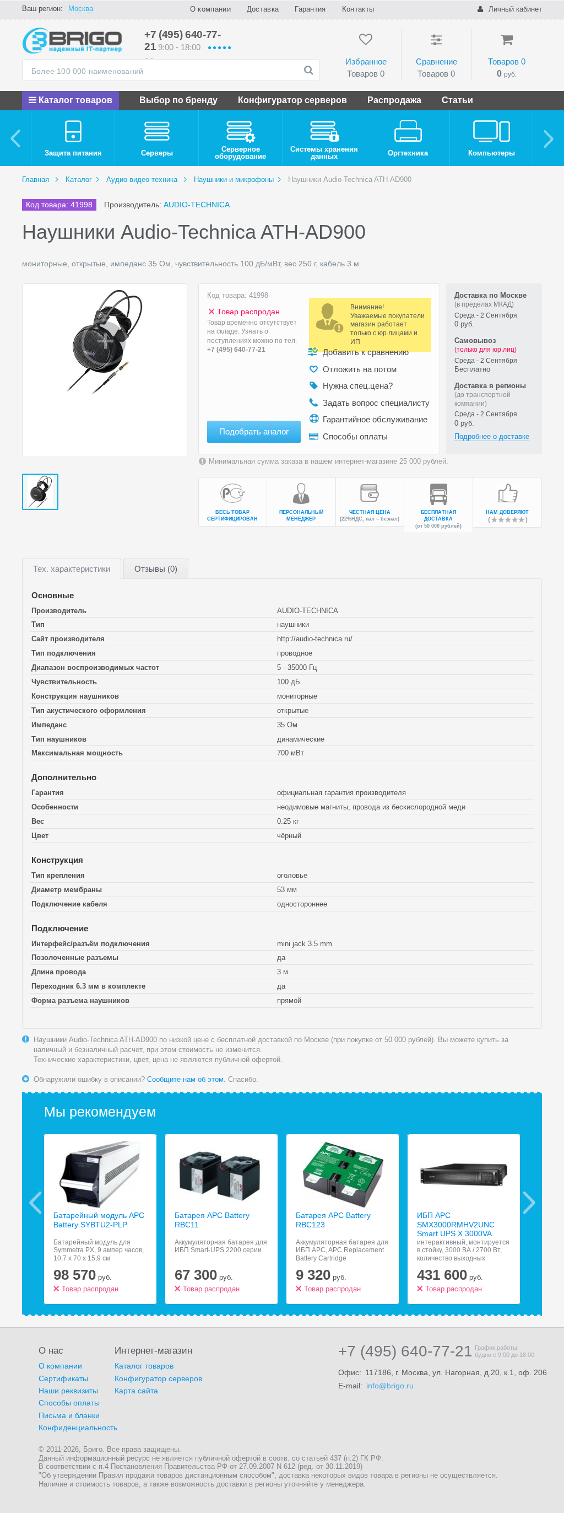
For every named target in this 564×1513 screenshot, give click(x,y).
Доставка (263, 9)
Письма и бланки (69, 1415)
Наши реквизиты (68, 1390)
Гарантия (310, 9)
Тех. (71, 568)
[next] (548, 138)
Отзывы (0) (155, 568)
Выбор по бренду (178, 100)
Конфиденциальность (78, 1427)
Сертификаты (63, 1378)
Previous (35, 1202)
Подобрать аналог (254, 431)
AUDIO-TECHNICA (197, 204)
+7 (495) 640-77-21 (236, 349)
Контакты (358, 9)
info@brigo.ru (390, 1385)
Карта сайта (136, 1390)
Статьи (457, 100)
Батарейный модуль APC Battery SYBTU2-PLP (98, 1220)
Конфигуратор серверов (292, 100)
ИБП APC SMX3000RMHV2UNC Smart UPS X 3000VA (456, 1224)
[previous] (15, 138)
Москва (80, 8)
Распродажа (394, 100)
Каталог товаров (74, 100)
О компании (210, 9)
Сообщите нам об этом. (186, 1079)
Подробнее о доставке (491, 436)
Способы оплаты (69, 1402)
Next (529, 1202)
